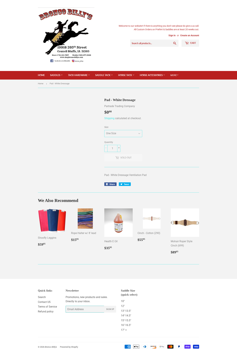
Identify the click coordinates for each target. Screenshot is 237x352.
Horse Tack (125, 75)
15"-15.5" (126, 320)
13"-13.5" (126, 310)
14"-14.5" (126, 315)
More (173, 75)
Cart (193, 43)
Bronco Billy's (51, 347)
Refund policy (46, 311)
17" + (124, 329)
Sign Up (110, 309)
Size (106, 127)
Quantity (108, 142)
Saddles (55, 75)
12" (123, 306)
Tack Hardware (78, 75)
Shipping (109, 118)
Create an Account (189, 35)
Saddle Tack (103, 75)
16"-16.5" (126, 325)
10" (123, 301)
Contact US (44, 301)
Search (42, 297)
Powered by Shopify (69, 347)
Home (41, 75)
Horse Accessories (151, 75)
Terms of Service (47, 306)
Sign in (172, 35)
